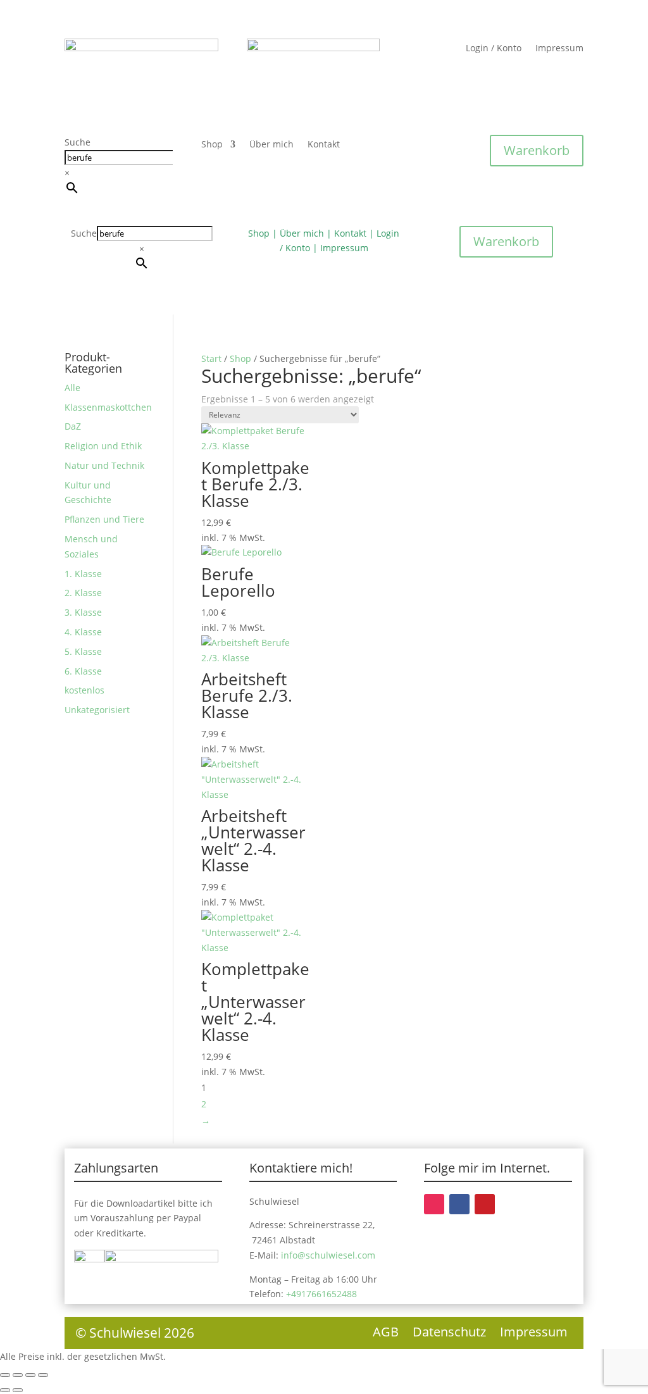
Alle (72, 388)
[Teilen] (30, 1375)
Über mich (271, 145)
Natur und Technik (104, 465)
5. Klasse (83, 651)
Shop (212, 145)
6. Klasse (83, 671)
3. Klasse (83, 612)
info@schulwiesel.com (328, 1255)
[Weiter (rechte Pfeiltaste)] (18, 1390)
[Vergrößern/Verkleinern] (5, 1375)
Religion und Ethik (103, 446)
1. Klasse (83, 574)
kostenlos (84, 690)
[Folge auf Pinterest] (485, 1204)
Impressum (559, 49)
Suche (77, 142)
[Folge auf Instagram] (434, 1204)
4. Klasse (83, 632)
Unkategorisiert (97, 710)
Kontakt (324, 145)
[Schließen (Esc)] (43, 1375)
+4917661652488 (321, 1294)
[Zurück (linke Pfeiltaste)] (5, 1390)
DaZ (73, 426)
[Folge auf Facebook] (459, 1204)
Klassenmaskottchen (108, 407)
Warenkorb (537, 150)
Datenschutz (449, 1334)
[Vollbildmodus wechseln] (18, 1375)
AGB (386, 1334)
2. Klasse (83, 593)
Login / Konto (493, 49)
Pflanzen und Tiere (104, 519)
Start (211, 358)
